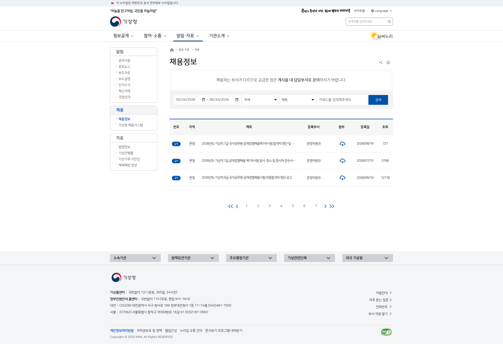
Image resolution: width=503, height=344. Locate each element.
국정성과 (124, 97)
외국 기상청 (354, 258)
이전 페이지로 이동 (237, 206)
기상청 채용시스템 (130, 125)
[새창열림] (381, 35)
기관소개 (217, 35)
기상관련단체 (297, 258)
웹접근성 (171, 330)
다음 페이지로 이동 (325, 206)
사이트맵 (359, 11)
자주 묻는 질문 (378, 300)
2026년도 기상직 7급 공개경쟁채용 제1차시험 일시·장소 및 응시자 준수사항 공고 (252, 160)
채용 (197, 49)
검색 (378, 100)
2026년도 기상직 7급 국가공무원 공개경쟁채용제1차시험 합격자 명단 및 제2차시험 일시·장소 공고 (262, 143)
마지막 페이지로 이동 (331, 206)
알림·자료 (185, 35)
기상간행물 (125, 153)
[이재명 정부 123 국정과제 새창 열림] (325, 11)
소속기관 (120, 258)
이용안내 (382, 293)
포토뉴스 (124, 66)
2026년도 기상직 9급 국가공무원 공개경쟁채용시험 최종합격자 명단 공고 (247, 177)
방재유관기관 (181, 258)
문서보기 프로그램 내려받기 (223, 330)
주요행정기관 (239, 258)
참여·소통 (153, 35)
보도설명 (124, 79)
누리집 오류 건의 (191, 330)
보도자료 (124, 73)
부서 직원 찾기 (378, 314)
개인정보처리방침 (122, 330)
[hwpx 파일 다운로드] (341, 143)
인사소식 (124, 85)
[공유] (381, 62)
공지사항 (124, 60)
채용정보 (124, 119)
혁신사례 (124, 91)
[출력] (388, 62)
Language (381, 11)
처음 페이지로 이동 (231, 206)
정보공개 (121, 35)
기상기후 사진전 (129, 159)
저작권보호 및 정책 (149, 330)
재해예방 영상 (127, 165)
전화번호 (382, 307)
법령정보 (124, 147)
